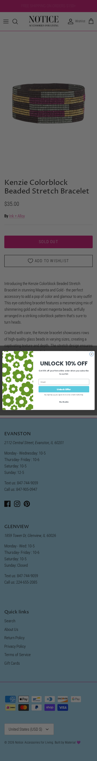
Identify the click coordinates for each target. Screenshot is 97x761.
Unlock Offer (64, 389)
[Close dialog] (91, 354)
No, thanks (64, 401)
